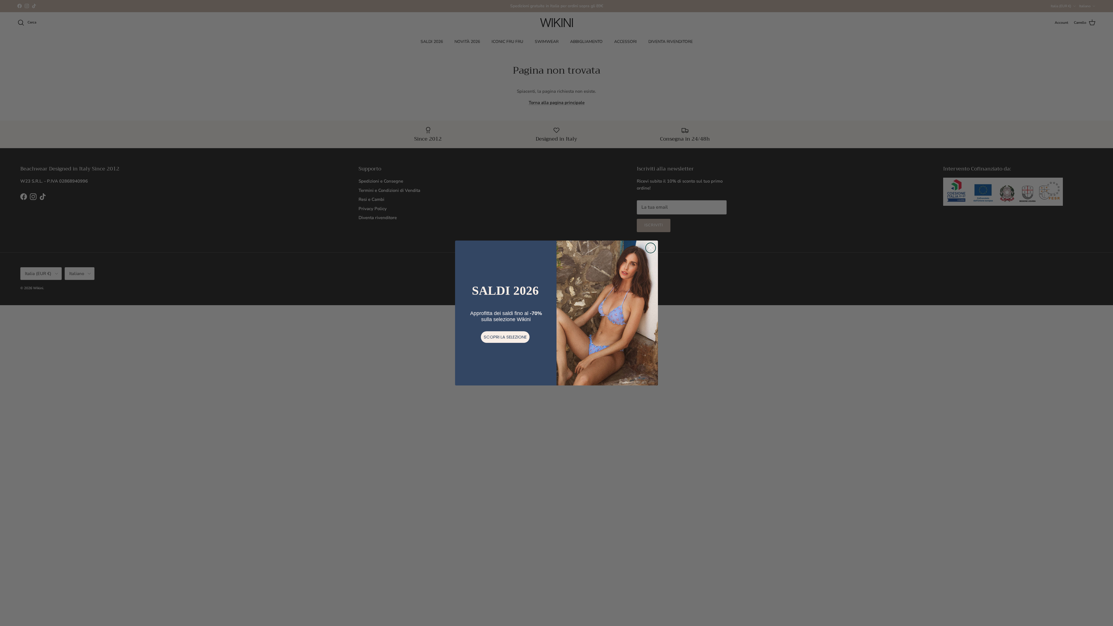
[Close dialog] (650, 248)
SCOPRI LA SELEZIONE (505, 337)
